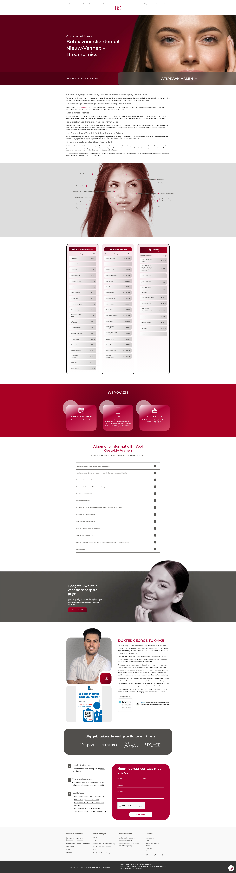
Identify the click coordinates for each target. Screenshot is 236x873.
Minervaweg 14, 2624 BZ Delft (86, 800)
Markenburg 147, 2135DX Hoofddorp (89, 797)
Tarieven (106, 4)
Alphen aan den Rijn (153, 843)
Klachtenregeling (125, 846)
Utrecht (148, 846)
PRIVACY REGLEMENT (128, 866)
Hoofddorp (150, 838)
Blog (145, 4)
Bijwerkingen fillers (83, 500)
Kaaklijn (158, 207)
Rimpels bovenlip (166, 201)
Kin (149, 212)
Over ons (131, 4)
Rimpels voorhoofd (85, 174)
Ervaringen (70, 846)
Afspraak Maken (161, 4)
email (102, 769)
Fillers (95, 841)
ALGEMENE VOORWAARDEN (141, 864)
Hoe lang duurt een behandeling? (88, 528)
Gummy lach (165, 198)
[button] (231, 868)
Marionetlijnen (80, 204)
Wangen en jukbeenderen (167, 193)
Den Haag (149, 848)
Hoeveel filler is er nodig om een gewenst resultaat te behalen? (99, 507)
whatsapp (79, 771)
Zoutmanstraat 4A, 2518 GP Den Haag (90, 812)
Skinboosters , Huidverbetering (104, 844)
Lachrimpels (78, 202)
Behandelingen (88, 4)
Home (71, 4)
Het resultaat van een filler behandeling (90, 487)
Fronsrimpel (161, 183)
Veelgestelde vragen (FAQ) (129, 843)
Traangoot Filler (77, 191)
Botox (95, 838)
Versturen (140, 815)
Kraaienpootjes (80, 186)
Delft (147, 840)
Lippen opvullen (80, 208)
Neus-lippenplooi (78, 197)
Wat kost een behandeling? (86, 521)
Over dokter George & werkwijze (78, 843)
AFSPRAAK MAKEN (77, 610)
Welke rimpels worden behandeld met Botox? (93, 466)
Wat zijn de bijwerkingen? (85, 535)
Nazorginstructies (125, 840)
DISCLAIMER (124, 864)
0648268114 (99, 785)
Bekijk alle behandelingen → (103, 853)
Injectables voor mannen (102, 847)
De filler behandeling (84, 493)
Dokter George (84, 107)
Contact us (149, 851)
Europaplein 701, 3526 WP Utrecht (88, 808)
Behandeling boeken (127, 838)
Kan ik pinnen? (81, 549)
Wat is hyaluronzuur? (84, 480)
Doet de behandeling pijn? (85, 514)
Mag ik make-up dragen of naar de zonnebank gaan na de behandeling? (102, 542)
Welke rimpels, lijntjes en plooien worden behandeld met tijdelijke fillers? (102, 473)
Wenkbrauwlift (161, 179)
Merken (69, 853)
